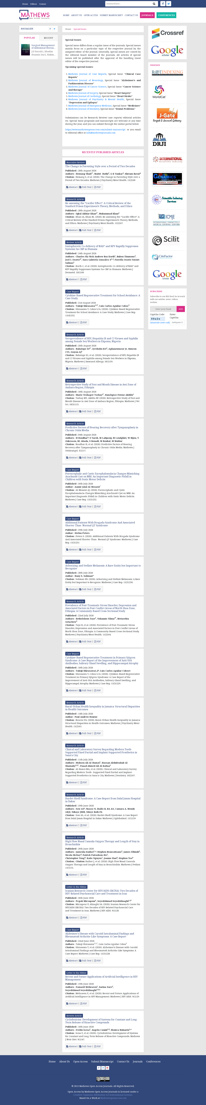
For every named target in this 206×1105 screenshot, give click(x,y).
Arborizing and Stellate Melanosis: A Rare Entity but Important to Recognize (103, 567)
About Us (76, 15)
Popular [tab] (29, 37)
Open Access (91, 15)
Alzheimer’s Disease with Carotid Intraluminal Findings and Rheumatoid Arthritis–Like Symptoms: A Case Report (99, 935)
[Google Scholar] (167, 50)
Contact (42, 4)
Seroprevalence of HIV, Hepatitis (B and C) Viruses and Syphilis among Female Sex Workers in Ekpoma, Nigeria (101, 340)
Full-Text (86, 187)
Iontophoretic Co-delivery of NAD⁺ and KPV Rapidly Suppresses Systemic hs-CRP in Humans (101, 247)
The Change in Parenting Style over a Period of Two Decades (100, 166)
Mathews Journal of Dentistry (83, 108)
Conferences (153, 1061)
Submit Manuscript (111, 15)
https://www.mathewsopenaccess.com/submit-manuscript (95, 129)
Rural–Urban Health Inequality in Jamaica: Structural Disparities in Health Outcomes (102, 708)
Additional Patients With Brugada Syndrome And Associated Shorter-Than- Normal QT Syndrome (100, 524)
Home (25, 4)
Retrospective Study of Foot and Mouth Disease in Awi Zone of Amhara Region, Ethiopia (100, 386)
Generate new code (160, 322)
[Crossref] (167, 33)
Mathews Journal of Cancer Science (87, 86)
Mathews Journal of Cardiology (84, 96)
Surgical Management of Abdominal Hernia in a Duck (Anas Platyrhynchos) (43, 46)
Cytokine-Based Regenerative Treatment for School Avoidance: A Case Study (102, 297)
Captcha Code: (157, 314)
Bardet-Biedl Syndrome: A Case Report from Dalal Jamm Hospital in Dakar (102, 800)
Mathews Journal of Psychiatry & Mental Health (96, 99)
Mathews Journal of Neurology (85, 80)
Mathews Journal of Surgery (83, 93)
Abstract (73, 187)
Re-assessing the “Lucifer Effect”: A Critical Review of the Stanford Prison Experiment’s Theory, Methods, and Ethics (98, 204)
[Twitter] (168, 3)
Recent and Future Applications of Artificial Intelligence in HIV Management (101, 978)
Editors (33, 4)
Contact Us (131, 15)
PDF (99, 187)
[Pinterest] (107, 1068)
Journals (138, 1061)
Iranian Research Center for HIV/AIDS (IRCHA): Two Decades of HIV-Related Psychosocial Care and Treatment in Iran (101, 892)
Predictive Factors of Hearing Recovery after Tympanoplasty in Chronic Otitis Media (101, 429)
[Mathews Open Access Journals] (34, 14)
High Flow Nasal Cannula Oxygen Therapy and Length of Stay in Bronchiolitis (102, 843)
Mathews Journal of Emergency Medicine (90, 105)
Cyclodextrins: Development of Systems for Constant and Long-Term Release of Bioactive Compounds (101, 1021)
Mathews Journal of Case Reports (87, 73)
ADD (181, 309)
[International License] (103, 1079)
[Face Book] (162, 3)
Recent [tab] (48, 37)
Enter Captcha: (174, 316)
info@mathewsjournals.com (101, 132)
